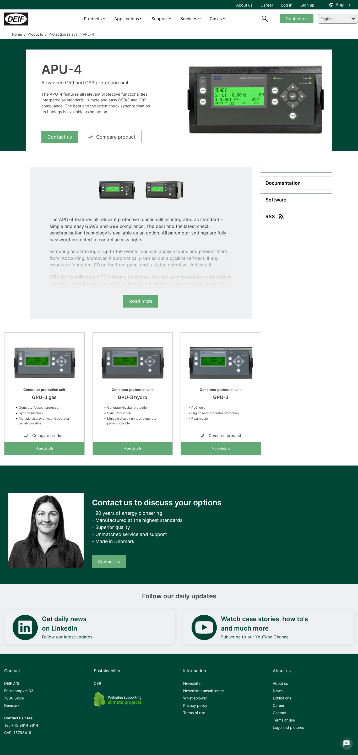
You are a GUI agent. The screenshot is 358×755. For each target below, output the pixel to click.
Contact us (59, 137)
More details (44, 448)
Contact (279, 712)
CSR (97, 683)
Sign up (307, 5)
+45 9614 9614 (24, 725)
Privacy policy (195, 705)
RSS (270, 216)
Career (278, 705)
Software (275, 200)
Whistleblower (195, 698)
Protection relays (62, 34)
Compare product (115, 137)
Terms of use (194, 712)
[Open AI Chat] (346, 743)
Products (34, 34)
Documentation (283, 183)
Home (17, 34)
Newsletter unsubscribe (203, 690)
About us (280, 683)
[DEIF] (26, 19)
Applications (126, 18)
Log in (286, 5)
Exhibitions (282, 698)
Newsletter (192, 683)
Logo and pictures (288, 727)
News (278, 690)
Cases (216, 18)
